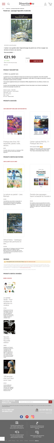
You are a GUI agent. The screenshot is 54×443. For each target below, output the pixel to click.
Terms (21, 440)
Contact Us (4, 440)
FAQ (18, 440)
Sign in (25, 261)
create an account (31, 261)
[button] (30, 40)
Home (3, 8)
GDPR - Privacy (11, 440)
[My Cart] (50, 5)
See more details (8, 52)
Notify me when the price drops (10, 62)
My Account (46, 4)
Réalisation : (32, 440)
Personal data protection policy (25, 267)
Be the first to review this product (10, 45)
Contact (26, 440)
